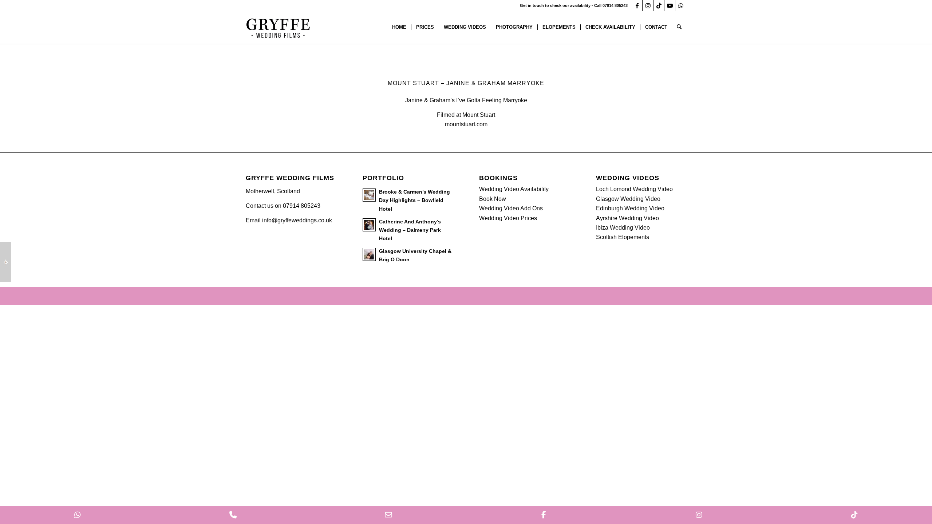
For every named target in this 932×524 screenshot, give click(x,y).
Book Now (492, 199)
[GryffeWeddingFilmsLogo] (278, 27)
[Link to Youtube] (669, 5)
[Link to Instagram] (648, 5)
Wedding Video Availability (514, 189)
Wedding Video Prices (508, 218)
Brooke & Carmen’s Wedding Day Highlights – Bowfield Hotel (414, 200)
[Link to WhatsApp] (680, 5)
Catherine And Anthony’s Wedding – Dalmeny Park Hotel (410, 230)
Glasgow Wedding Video (628, 199)
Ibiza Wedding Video (623, 228)
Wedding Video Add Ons (511, 208)
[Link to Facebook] (637, 5)
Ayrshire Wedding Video (627, 218)
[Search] (679, 27)
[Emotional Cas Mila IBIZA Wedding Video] (5, 262)
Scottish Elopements (622, 237)
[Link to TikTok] (658, 5)
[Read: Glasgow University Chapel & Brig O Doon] (369, 254)
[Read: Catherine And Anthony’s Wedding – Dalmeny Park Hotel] (369, 224)
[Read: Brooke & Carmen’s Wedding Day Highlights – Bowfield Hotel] (369, 195)
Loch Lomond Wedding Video (634, 189)
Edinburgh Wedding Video (630, 208)
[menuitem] (399, 27)
